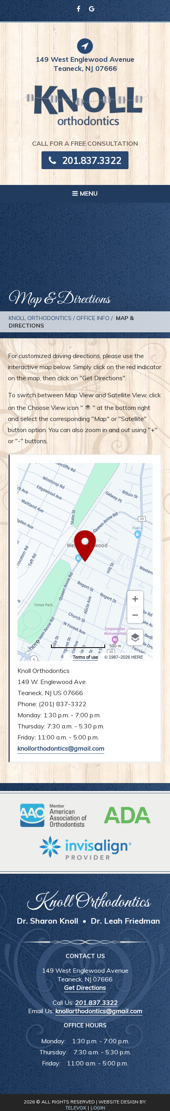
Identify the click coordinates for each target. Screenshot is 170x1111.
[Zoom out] (135, 615)
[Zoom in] (135, 599)
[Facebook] (78, 8)
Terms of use (85, 657)
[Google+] (91, 8)
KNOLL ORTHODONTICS (40, 318)
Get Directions (85, 987)
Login (98, 1108)
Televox (75, 1108)
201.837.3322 (91, 160)
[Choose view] (135, 637)
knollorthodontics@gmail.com (60, 748)
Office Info (93, 318)
